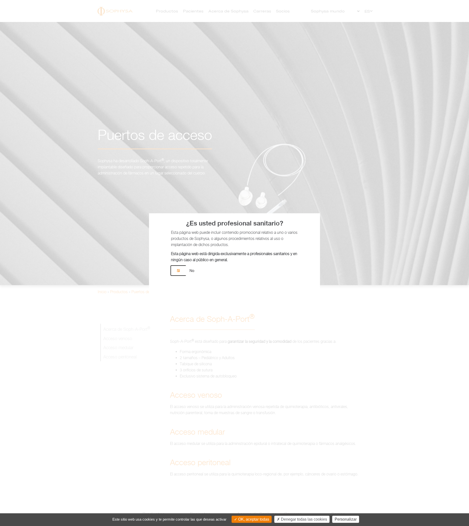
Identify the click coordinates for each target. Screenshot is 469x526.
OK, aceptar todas (253, 519)
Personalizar (346, 519)
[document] (234, 263)
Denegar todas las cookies (303, 519)
